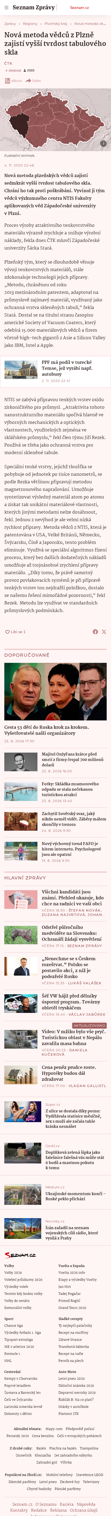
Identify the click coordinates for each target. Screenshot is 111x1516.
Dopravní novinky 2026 (77, 1393)
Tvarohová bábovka (73, 1347)
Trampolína (89, 1448)
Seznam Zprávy (84, 946)
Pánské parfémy (68, 1489)
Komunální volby (18, 1308)
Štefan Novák (85, 910)
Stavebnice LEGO (89, 1475)
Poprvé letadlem (17, 1386)
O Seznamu (46, 1504)
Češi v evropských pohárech (79, 1436)
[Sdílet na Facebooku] (95, 631)
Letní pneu (48, 1482)
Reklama (58, 1510)
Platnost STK (68, 1414)
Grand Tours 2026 (72, 1308)
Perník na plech (71, 1361)
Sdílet (36, 81)
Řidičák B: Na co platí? (76, 1400)
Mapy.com (54, 1429)
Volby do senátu (17, 1301)
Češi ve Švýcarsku (18, 1400)
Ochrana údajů (84, 1510)
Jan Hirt (64, 1287)
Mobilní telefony (59, 1475)
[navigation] (6, 7)
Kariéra (67, 1504)
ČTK (8, 63)
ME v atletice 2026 (19, 1347)
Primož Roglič (69, 1301)
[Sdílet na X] (104, 631)
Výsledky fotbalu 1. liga (22, 1333)
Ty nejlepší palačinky (75, 1326)
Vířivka (66, 1462)
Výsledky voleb (16, 1287)
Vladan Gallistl (87, 1086)
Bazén (41, 1448)
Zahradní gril (46, 1462)
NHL (8, 1361)
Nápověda (86, 1504)
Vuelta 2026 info (71, 1273)
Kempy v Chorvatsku (20, 1379)
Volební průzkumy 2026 (23, 1280)
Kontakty (19, 1510)
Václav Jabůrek (87, 1014)
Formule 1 (12, 1354)
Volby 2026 (13, 1273)
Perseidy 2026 (17, 1436)
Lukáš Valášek (85, 983)
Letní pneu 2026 (71, 1379)
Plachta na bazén (63, 1448)
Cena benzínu (43, 1436)
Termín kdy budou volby (23, 1294)
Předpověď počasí (80, 1429)
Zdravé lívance (70, 1340)
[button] (55, 119)
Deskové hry (70, 1482)
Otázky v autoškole (73, 1407)
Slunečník (24, 1455)
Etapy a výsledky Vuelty (77, 1280)
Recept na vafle (70, 1354)
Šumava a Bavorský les (22, 1393)
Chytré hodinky (39, 1489)
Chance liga (13, 1326)
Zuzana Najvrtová (63, 915)
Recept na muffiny (73, 1333)
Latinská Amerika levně (23, 1407)
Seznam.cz (79, 7)
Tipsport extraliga (18, 1340)
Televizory (91, 1482)
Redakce (39, 1510)
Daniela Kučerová (65, 1052)
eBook (16, 81)
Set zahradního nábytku (73, 1455)
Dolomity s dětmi (18, 1414)
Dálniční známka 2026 (76, 1386)
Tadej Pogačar (69, 1294)
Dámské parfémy (22, 1482)
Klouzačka (43, 1455)
